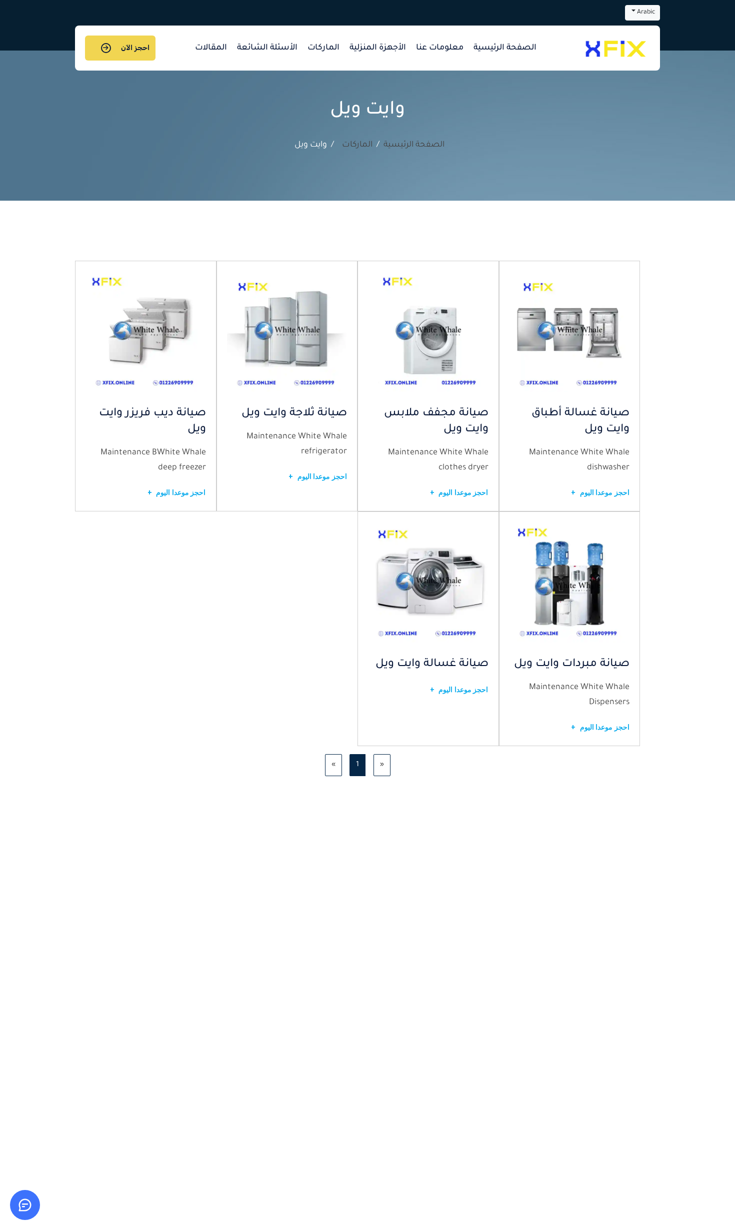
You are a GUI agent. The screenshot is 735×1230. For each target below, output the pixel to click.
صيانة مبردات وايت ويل (572, 665)
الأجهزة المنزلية (378, 48)
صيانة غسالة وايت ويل (432, 665)
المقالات (211, 48)
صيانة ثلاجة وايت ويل (294, 414)
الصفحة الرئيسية (505, 48)
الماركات (324, 48)
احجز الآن (135, 48)
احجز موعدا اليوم (600, 492)
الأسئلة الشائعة (267, 48)
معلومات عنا (440, 48)
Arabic (646, 12)
